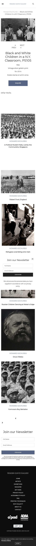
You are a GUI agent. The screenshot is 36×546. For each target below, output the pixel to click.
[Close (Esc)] (32, 259)
